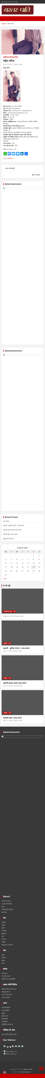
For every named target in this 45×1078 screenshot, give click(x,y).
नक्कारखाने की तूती (7, 909)
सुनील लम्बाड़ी (36, 175)
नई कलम (4, 912)
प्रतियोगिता (5, 1019)
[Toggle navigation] (4, 18)
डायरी (3, 928)
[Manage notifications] (4, 1072)
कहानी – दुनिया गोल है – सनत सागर (13, 525)
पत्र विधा (4, 931)
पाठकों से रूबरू (6, 901)
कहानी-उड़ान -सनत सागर (10, 534)
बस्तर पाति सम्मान (7, 995)
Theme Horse (25, 1072)
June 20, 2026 (8, 686)
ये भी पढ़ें (6, 585)
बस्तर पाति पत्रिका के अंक (9, 1034)
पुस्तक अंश (5, 1016)
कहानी (5, 643)
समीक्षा (4, 942)
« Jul (4, 578)
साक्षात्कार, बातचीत (7, 945)
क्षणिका (4, 958)
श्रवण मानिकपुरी (10, 168)
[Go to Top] (41, 1069)
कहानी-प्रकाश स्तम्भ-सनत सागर (12, 530)
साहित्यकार (10, 158)
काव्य (3, 955)
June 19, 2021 (8, 64)
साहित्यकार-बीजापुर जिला (10, 57)
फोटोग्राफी (4, 1021)
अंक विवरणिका (6, 1007)
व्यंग (3, 936)
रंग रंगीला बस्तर (6, 976)
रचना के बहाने (6, 997)
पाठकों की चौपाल (7, 904)
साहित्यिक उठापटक (7, 1024)
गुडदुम (3, 1013)
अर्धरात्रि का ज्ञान (8, 611)
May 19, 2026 (7, 721)
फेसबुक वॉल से (6, 992)
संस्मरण (4, 939)
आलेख (3, 922)
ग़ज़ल (3, 963)
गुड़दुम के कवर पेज (8, 538)
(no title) (6, 521)
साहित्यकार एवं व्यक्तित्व (8, 979)
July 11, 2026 (7, 651)
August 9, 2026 (8, 616)
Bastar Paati (18, 64)
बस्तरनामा (4, 973)
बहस (3, 907)
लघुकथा (4, 933)
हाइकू (3, 960)
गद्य (14, 611)
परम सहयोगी (5, 1010)
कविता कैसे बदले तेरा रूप (9, 989)
